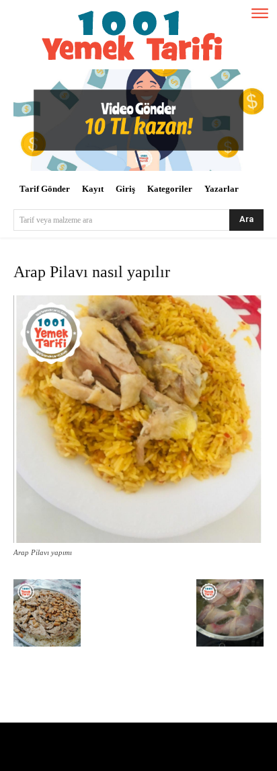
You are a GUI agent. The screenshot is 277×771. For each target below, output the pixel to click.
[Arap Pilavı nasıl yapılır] (138, 540)
